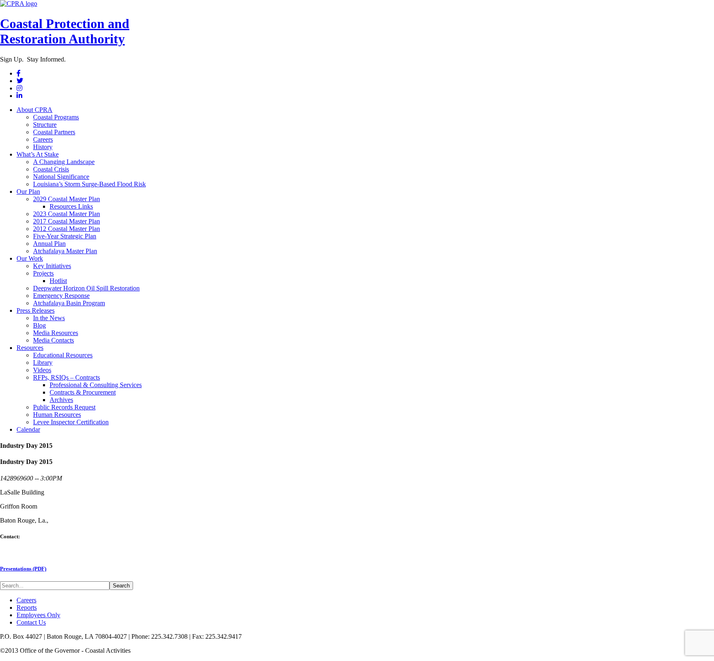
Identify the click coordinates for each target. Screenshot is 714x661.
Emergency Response (61, 295)
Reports (27, 607)
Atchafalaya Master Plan (65, 250)
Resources (30, 347)
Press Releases (36, 310)
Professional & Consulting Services (96, 384)
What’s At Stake (38, 154)
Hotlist (58, 280)
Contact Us (31, 622)
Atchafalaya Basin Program (69, 303)
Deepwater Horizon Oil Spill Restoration (86, 288)
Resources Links (71, 206)
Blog (39, 325)
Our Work (30, 258)
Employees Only (38, 614)
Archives (61, 399)
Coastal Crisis (51, 169)
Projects (43, 273)
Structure (45, 124)
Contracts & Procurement (83, 392)
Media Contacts (53, 340)
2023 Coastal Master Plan (66, 213)
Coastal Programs (56, 117)
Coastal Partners (54, 132)
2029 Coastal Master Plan (66, 198)
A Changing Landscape (64, 161)
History (42, 146)
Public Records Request (64, 407)
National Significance (61, 176)
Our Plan (28, 191)
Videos (42, 369)
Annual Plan (49, 243)
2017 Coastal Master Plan (66, 221)
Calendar (28, 429)
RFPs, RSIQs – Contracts (66, 377)
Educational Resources (63, 355)
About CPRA (34, 109)
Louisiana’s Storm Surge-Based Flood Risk (89, 184)
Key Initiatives (52, 265)
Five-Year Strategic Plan (64, 236)
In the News (49, 317)
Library (42, 362)
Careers (43, 139)
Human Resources (57, 414)
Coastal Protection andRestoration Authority (64, 31)
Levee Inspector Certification (71, 422)
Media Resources (55, 332)
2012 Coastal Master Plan (66, 228)
